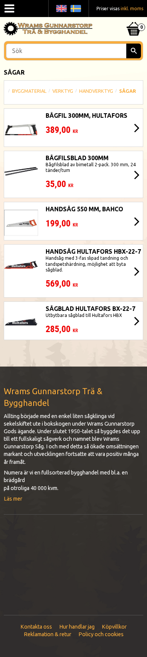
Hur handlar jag (77, 627)
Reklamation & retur (47, 634)
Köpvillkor (114, 627)
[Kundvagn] (133, 19)
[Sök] (133, 51)
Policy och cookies (101, 634)
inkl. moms (132, 8)
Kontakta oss (36, 627)
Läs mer (13, 499)
